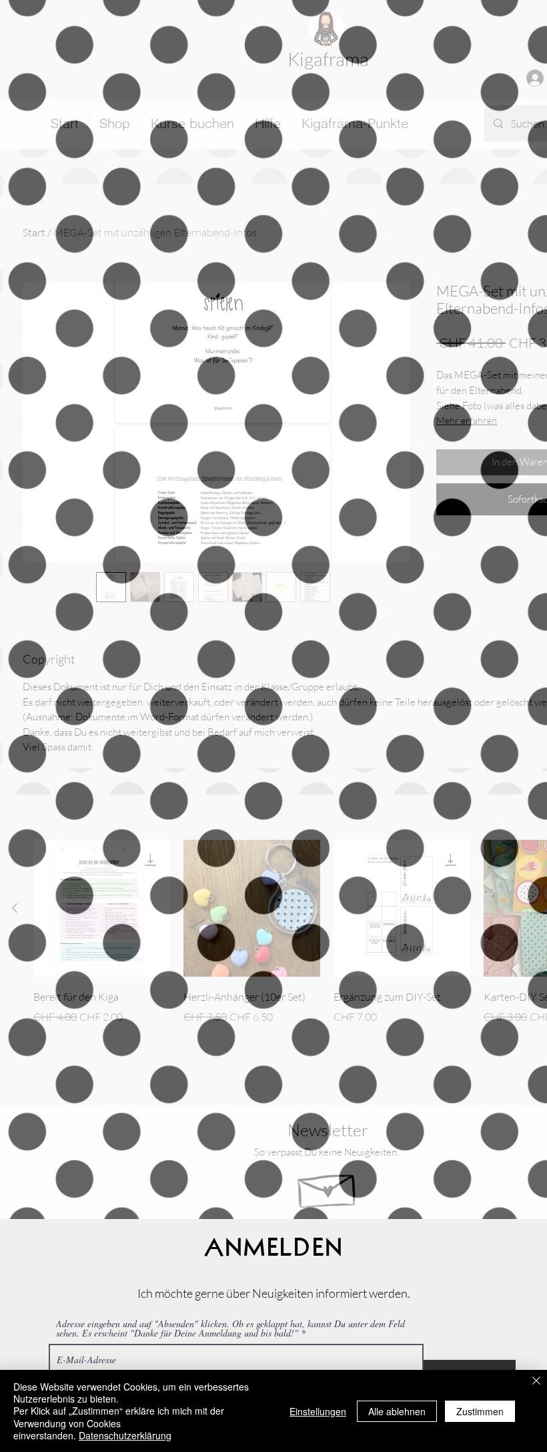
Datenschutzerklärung (125, 1435)
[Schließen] (536, 1382)
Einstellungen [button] (318, 1411)
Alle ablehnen (397, 1411)
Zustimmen (480, 1411)
